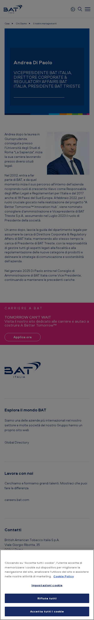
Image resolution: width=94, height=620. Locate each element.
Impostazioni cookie (47, 585)
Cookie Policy (63, 576)
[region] (47, 585)
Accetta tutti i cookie (47, 611)
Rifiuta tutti (47, 598)
